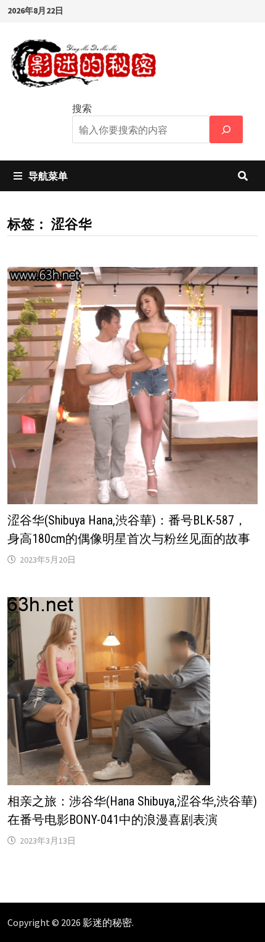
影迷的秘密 (107, 922)
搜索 (82, 108)
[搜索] (226, 129)
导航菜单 (48, 176)
